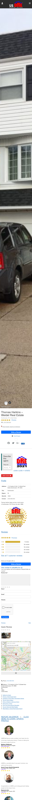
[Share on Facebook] (8, 443)
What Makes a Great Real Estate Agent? (12, 708)
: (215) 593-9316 (7, 422)
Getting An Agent (7, 695)
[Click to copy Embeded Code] (23, 443)
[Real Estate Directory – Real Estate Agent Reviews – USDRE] (16, 4)
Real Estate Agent (5, 746)
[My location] (16, 673)
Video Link (3, 769)
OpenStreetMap (23, 670)
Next (30, 623)
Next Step (6, 475)
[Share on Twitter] (13, 443)
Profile (3, 480)
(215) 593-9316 (10, 680)
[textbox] (7, 467)
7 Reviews (13, 420)
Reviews (4, 532)
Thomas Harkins (6, 407)
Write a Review (16, 432)
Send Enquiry (17, 436)
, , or (22, 470)
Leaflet (14, 670)
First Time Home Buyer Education (11, 705)
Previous (3, 623)
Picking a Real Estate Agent (9, 697)
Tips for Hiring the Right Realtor (10, 707)
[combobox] (7, 467)
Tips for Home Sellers (8, 700)
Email (3, 594)
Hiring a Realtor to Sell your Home (11, 702)
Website (3, 600)
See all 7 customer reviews (11, 555)
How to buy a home (7, 703)
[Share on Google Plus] (17, 443)
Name (3, 589)
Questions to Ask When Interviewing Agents (13, 698)
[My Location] (17, 645)
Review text (4, 573)
